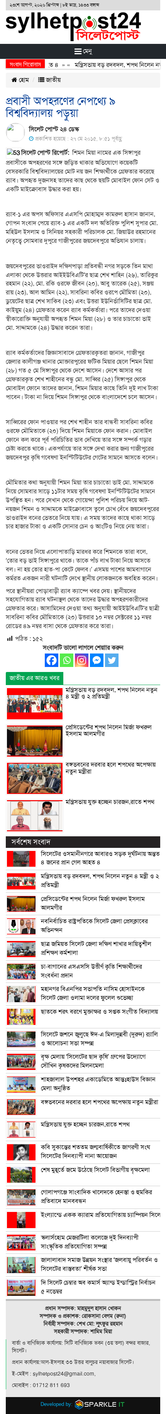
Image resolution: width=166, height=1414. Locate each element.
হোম (23, 80)
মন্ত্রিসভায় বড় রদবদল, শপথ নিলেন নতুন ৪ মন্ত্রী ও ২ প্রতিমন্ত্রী (112, 693)
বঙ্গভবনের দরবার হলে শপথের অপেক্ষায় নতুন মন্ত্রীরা (111, 768)
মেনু (86, 51)
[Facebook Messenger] (96, 660)
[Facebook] (51, 660)
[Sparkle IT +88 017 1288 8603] (100, 1404)
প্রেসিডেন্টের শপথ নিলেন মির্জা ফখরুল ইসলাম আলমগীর (109, 731)
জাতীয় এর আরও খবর (34, 678)
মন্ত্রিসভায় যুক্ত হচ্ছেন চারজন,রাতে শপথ (110, 802)
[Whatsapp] (66, 660)
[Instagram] (81, 660)
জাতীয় (52, 80)
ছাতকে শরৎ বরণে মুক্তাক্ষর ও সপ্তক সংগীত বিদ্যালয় (99, 1012)
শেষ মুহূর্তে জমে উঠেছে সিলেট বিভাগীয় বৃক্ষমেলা (95, 1170)
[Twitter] (112, 660)
